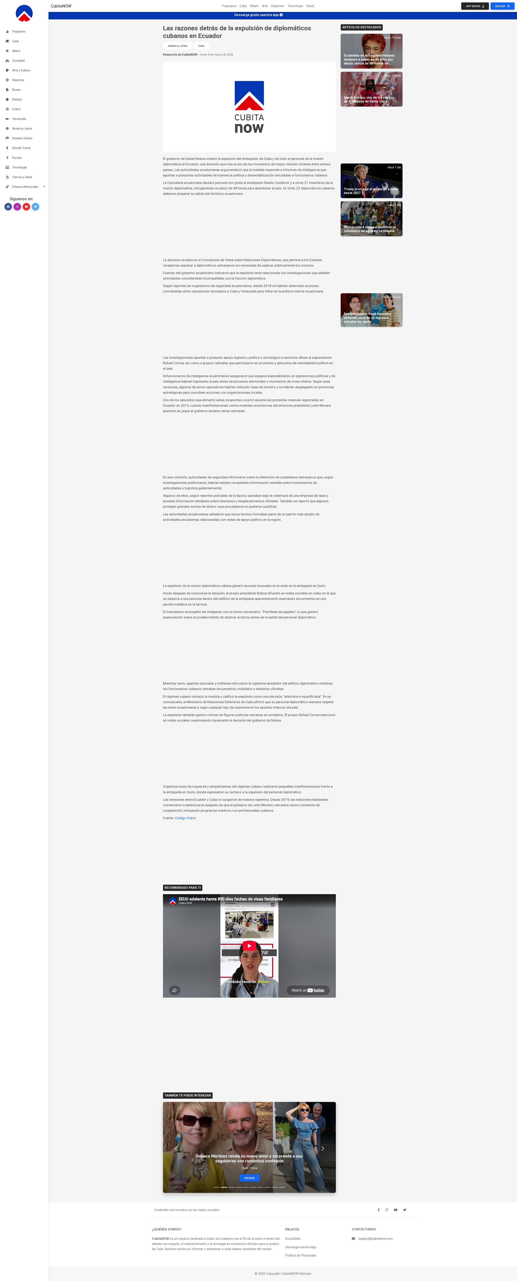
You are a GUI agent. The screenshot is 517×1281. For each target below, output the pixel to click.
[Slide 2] (224, 1187)
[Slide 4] (238, 1187)
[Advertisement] (249, 227)
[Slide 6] (253, 1187)
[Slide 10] (282, 1187)
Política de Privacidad (300, 1255)
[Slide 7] (260, 1187)
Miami (254, 6)
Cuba (243, 6)
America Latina (178, 46)
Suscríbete (293, 1239)
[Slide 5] (246, 1187)
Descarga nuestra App (300, 1247)
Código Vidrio (185, 818)
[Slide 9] (275, 1187)
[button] (24, 187)
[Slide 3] (231, 1187)
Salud (310, 6)
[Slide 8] (268, 1187)
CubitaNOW (61, 6)
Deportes (277, 6)
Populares (229, 6)
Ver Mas (249, 1178)
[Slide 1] (217, 1187)
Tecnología (295, 6)
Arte (265, 6)
